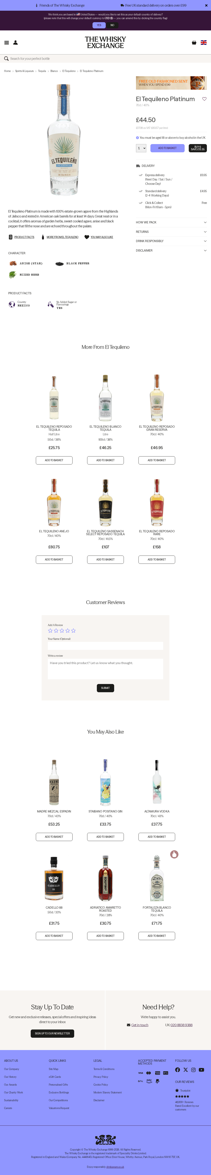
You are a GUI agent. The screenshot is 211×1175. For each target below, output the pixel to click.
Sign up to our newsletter (52, 1033)
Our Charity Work (13, 1092)
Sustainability (11, 1100)
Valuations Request (59, 1108)
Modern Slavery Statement (108, 1092)
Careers (8, 1108)
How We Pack (146, 222)
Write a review (55, 655)
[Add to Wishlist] (204, 99)
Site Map (53, 1069)
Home (7, 71)
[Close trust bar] (206, 5)
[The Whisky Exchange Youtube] (201, 1069)
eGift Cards (55, 1076)
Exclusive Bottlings (59, 1092)
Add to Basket (167, 148)
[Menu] (6, 42)
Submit (105, 688)
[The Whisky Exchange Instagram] (193, 1069)
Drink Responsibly (150, 241)
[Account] (15, 42)
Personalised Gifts (58, 1084)
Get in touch (139, 1025)
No (112, 25)
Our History (10, 1076)
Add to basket (54, 460)
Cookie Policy (101, 1084)
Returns (142, 232)
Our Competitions (58, 1100)
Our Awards (10, 1084)
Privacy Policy (101, 1076)
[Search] (7, 58)
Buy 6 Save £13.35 (198, 148)
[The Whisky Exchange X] (185, 1069)
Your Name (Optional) (59, 638)
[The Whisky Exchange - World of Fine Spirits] (105, 42)
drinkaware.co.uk (115, 1166)
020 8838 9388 (181, 1025)
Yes (99, 25)
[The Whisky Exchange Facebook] (177, 1069)
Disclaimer (144, 250)
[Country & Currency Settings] (204, 42)
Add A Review (55, 625)
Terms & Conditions (104, 1069)
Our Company (11, 1069)
